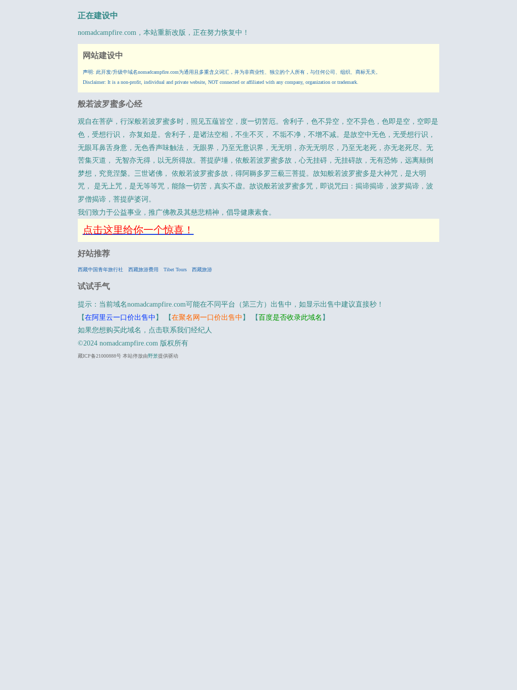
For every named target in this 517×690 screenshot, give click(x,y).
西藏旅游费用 (143, 269)
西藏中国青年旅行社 (100, 269)
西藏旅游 (202, 269)
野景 (153, 356)
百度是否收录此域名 (290, 317)
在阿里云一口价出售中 (120, 317)
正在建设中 (98, 15)
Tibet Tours (175, 269)
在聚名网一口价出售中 (207, 317)
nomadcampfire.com (107, 32)
